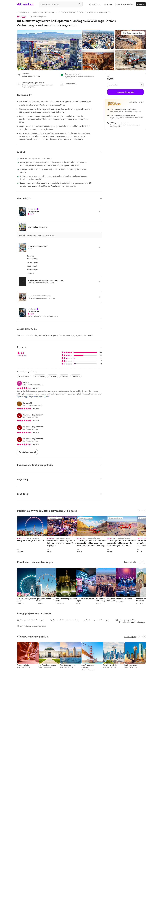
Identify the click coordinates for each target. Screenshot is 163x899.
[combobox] (60, 4)
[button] (49, 50)
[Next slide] (144, 562)
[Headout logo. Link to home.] (25, 4)
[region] (34, 526)
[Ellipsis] (58, 13)
